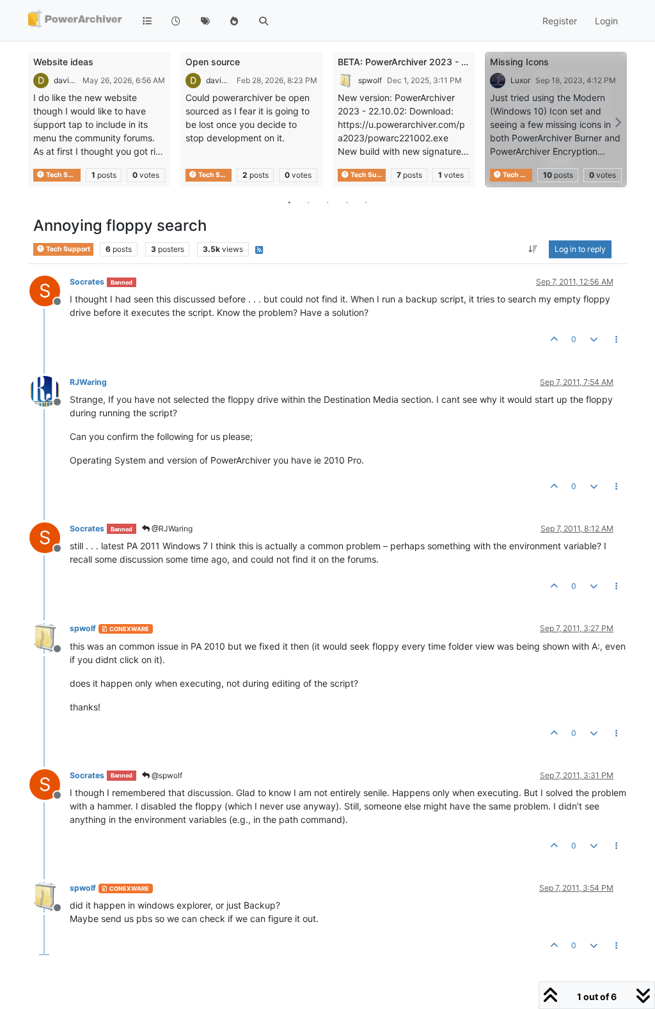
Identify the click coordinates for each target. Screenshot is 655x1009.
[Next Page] (617, 122)
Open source (212, 61)
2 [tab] (308, 202)
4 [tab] (346, 202)
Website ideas (63, 61)
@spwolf (166, 775)
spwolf (370, 80)
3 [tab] (327, 202)
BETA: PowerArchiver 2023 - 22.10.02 (418, 61)
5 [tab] (365, 202)
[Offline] (49, 390)
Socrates (87, 281)
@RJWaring (171, 528)
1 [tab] (289, 202)
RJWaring (88, 382)
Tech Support (63, 175)
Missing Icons (519, 61)
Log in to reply (580, 249)
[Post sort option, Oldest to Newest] (533, 249)
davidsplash (65, 80)
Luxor (520, 80)
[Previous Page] (37, 122)
